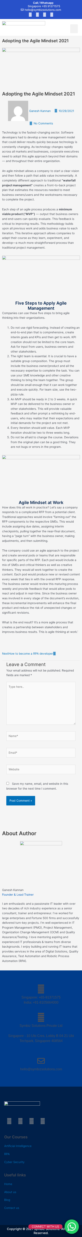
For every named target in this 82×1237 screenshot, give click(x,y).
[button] (74, 28)
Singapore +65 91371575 (44, 6)
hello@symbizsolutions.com (43, 9)
